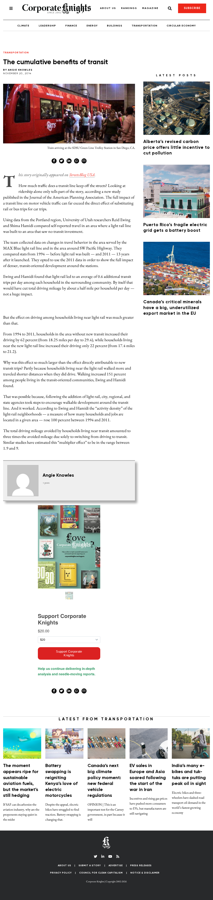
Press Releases (141, 865)
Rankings (129, 8)
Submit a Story (90, 865)
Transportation (144, 26)
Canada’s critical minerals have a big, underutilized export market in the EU (172, 308)
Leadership (47, 26)
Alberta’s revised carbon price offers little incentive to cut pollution (176, 147)
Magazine (150, 8)
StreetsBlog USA (82, 174)
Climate (23, 26)
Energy (92, 26)
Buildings (114, 26)
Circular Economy (181, 26)
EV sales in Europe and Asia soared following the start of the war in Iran (148, 777)
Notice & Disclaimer (145, 873)
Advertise (116, 865)
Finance (71, 26)
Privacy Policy (61, 873)
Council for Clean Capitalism (101, 873)
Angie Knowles (20, 70)
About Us (108, 8)
